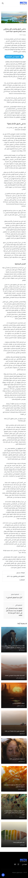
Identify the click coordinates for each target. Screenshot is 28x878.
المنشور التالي (18, 605)
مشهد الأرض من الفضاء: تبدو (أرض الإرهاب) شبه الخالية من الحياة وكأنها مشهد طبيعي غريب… (14, 813)
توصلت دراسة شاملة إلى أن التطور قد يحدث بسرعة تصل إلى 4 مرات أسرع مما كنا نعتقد (14, 611)
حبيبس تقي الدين (19, 678)
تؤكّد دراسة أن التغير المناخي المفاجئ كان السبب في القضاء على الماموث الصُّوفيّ (14, 647)
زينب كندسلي (20, 789)
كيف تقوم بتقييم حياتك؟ (18, 842)
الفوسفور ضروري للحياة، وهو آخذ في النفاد (14, 731)
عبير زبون (21, 733)
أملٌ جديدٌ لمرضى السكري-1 (14, 597)
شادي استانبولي (20, 706)
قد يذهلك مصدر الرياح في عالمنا (16, 759)
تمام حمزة (21, 650)
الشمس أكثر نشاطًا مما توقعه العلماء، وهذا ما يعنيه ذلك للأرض (14, 786)
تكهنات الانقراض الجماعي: (18, 703)
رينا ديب (21, 845)
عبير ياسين (21, 817)
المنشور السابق (15, 594)
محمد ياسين (20, 761)
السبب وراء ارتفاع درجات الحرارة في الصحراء (14, 675)
